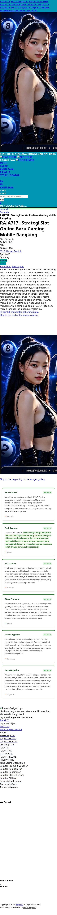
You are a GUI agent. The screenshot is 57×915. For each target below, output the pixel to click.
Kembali (4, 209)
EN (1, 181)
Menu (3, 163)
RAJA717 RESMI (40, 7)
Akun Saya (7, 169)
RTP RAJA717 (22, 7)
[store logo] (25, 160)
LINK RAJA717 (29, 4)
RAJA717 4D (7, 7)
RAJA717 (5, 1)
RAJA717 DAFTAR (10, 4)
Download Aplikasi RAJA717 (18, 10)
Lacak (4, 166)
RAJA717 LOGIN (38, 1)
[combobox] (14, 196)
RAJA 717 (43, 4)
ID (1, 184)
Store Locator (10, 175)
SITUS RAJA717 (19, 1)
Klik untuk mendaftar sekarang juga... (19, 311)
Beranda (4, 212)
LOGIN (3, 263)
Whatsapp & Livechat (11, 729)
